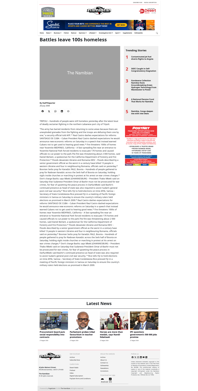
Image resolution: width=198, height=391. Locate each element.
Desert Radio (74, 367)
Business (57, 33)
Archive (72, 357)
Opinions (82, 33)
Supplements (127, 33)
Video (72, 373)
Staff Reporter (48, 103)
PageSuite (51, 388)
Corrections (104, 371)
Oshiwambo (138, 33)
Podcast (72, 370)
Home (42, 33)
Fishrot (66, 33)
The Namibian (65, 388)
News (48, 33)
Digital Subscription (150, 2)
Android (104, 382)
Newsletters (104, 368)
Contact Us (104, 363)
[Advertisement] (80, 274)
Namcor (73, 33)
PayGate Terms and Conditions (80, 378)
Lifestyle (92, 33)
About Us (103, 360)
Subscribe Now (137, 2)
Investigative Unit (105, 33)
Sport (117, 33)
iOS (110, 382)
